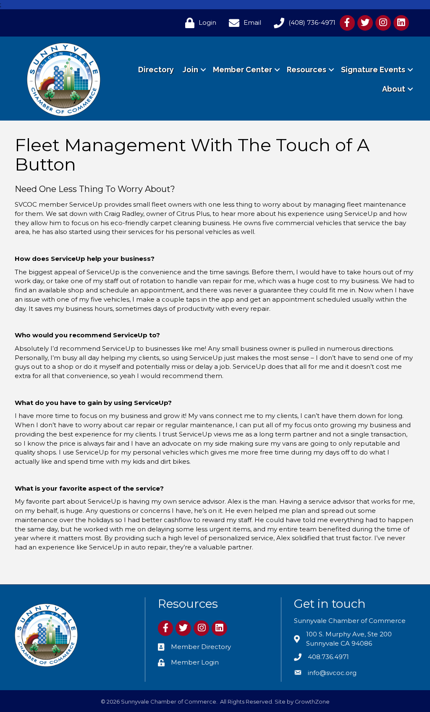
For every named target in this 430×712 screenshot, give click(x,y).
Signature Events (373, 69)
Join (190, 69)
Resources (306, 69)
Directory (156, 69)
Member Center (242, 69)
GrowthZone (312, 701)
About (393, 88)
